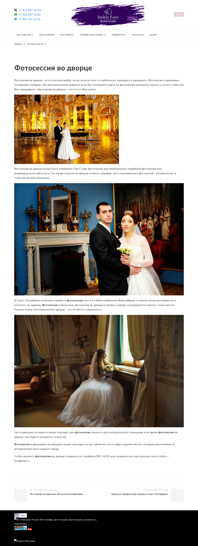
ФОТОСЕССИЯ (24, 35)
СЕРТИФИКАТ (67, 35)
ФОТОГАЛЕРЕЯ (46, 35)
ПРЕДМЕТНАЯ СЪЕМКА (91, 35)
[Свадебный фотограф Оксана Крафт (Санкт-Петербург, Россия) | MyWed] (21, 535)
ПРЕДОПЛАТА (119, 35)
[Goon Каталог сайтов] (20, 515)
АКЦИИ (153, 35)
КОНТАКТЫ (137, 35)
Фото (30, 529)
